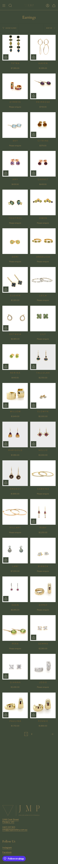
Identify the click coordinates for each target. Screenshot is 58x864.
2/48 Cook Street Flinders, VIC (10, 820)
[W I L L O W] (15, 396)
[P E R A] (15, 628)
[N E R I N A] (15, 357)
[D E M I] (15, 241)
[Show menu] (4, 5)
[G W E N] (43, 202)
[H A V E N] (43, 47)
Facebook (7, 852)
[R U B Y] (43, 512)
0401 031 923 (8, 827)
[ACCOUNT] (47, 5)
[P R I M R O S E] (43, 86)
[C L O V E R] (15, 280)
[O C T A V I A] (15, 318)
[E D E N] (15, 589)
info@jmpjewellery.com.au (14, 829)
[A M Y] (15, 164)
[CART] (54, 5)
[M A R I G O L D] (15, 434)
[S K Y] (15, 125)
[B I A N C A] (43, 550)
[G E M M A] (43, 628)
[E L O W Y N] (43, 396)
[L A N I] (15, 550)
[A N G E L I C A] (43, 241)
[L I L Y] (43, 318)
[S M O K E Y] (15, 473)
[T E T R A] (15, 47)
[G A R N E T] (43, 164)
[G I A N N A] (15, 667)
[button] (10, 5)
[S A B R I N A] (43, 473)
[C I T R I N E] (43, 125)
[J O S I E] (43, 667)
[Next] (45, 734)
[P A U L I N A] (15, 705)
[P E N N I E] (43, 705)
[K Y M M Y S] (15, 86)
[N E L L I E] (43, 434)
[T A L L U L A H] (43, 357)
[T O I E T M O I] (15, 202)
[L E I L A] (43, 280)
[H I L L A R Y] (15, 512)
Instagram (7, 847)
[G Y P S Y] (43, 589)
